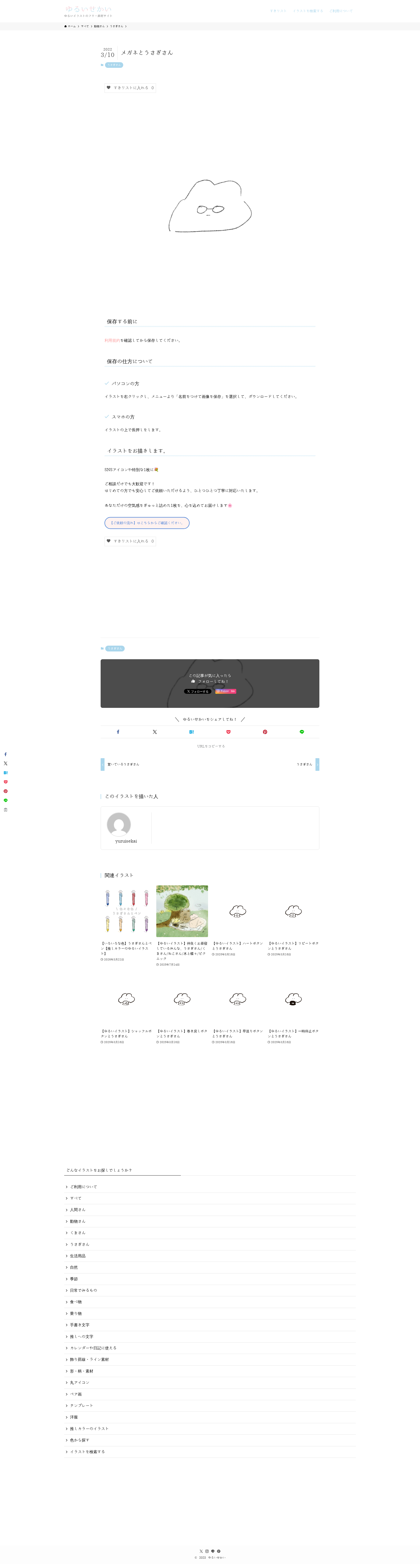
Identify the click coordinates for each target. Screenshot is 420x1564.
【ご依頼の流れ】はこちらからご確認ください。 (147, 523)
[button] (118, 732)
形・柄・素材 (81, 1371)
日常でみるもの (83, 1290)
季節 (74, 1279)
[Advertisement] (210, 596)
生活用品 (78, 1256)
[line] (213, 1551)
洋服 (74, 1417)
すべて (76, 1198)
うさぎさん (114, 65)
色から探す (79, 1440)
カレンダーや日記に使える (93, 1348)
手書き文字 (79, 1325)
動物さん (78, 1221)
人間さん (78, 1210)
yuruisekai (126, 841)
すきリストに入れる (132, 88)
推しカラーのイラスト (89, 1429)
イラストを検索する (87, 1452)
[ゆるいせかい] (88, 11)
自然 (74, 1267)
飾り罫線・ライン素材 (89, 1359)
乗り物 (76, 1313)
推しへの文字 (81, 1337)
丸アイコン (79, 1382)
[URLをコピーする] (5, 809)
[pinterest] (219, 1551)
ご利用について (83, 1187)
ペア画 (76, 1394)
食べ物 (76, 1302)
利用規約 (112, 340)
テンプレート (81, 1406)
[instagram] (207, 1551)
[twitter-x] (201, 1551)
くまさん (78, 1233)
